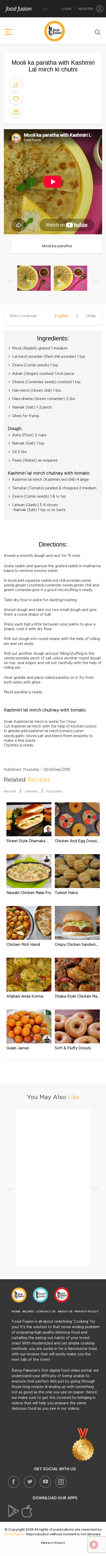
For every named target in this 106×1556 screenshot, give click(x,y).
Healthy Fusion (40, 1295)
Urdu (91, 315)
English (61, 315)
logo (54, 31)
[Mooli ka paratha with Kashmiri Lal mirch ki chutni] (34, 281)
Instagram (61, 1482)
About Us (65, 1311)
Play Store (14, 1511)
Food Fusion (19, 1295)
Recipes (28, 1311)
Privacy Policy (87, 1311)
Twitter (29, 1482)
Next (96, 279)
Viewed (31, 791)
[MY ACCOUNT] (99, 8)
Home (16, 1311)
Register (85, 9)
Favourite (54, 791)
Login (66, 9)
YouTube (45, 1482)
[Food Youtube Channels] (83, 1447)
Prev (10, 279)
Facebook (14, 1482)
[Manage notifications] (94, 1544)
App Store (27, 1511)
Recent (10, 791)
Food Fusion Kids (61, 1295)
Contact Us (46, 1311)
